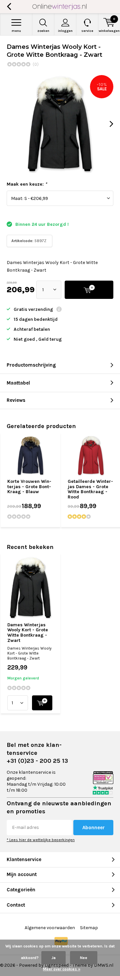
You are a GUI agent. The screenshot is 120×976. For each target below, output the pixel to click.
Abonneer (93, 828)
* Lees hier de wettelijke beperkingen (41, 840)
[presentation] (106, 124)
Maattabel (18, 383)
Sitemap (89, 928)
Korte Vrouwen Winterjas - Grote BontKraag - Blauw (29, 486)
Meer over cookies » (61, 969)
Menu (16, 31)
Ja (53, 957)
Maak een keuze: (27, 184)
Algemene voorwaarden (50, 928)
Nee (83, 957)
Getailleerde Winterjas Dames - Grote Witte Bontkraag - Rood (90, 489)
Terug (9, 6)
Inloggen (65, 31)
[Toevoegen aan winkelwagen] (42, 702)
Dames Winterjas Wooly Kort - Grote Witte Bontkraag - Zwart (27, 632)
